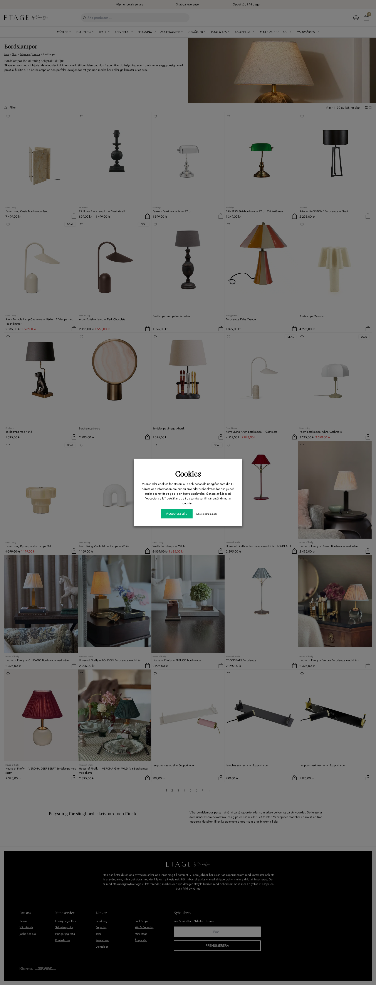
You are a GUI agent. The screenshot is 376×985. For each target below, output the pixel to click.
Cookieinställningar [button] (206, 514)
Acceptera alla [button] (176, 513)
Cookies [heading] (188, 473)
